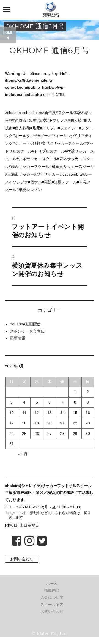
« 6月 (23, 454)
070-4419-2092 (29, 507)
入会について (52, 597)
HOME (8, 33)
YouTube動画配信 (25, 324)
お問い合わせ (21, 559)
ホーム (52, 583)
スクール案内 (52, 604)
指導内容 (52, 590)
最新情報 (17, 338)
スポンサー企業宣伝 (27, 331)
